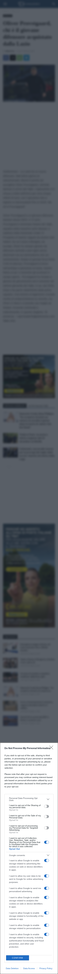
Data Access (29, 968)
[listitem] (29, 799)
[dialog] (29, 858)
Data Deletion (12, 968)
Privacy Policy (45, 968)
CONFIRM (17, 958)
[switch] (46, 806)
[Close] (52, 748)
